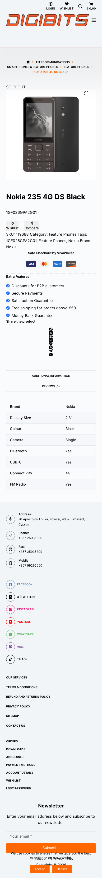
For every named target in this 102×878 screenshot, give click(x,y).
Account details (19, 772)
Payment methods (20, 765)
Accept (39, 869)
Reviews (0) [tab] (51, 386)
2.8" (68, 417)
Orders (12, 741)
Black (69, 428)
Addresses (14, 757)
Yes (68, 451)
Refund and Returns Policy (28, 696)
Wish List (13, 780)
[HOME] (28, 62)
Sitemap (12, 716)
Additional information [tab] (51, 375)
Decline (62, 869)
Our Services (16, 677)
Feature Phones (62, 234)
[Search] (80, 6)
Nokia (73, 240)
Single (70, 440)
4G (67, 473)
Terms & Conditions (21, 687)
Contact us (15, 725)
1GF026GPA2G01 (21, 240)
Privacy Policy (18, 706)
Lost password (18, 788)
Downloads (15, 749)
